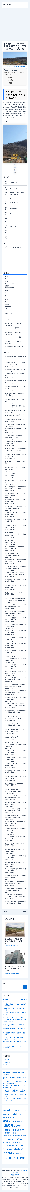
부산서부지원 (21, 1130)
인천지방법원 (16, 1146)
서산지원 (13, 1133)
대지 (14, 1121)
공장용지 (14, 1110)
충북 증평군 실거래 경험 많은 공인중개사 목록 (15, 1017)
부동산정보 (7, 5)
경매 (9, 1110)
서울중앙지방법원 (20, 1135)
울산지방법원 (7, 1145)
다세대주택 (17, 1114)
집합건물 (7, 1153)
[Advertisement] (15, 23)
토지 (11, 1158)
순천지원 (15, 1139)
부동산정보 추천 (9, 1130)
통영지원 (16, 1158)
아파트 (21, 1139)
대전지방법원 (7, 1121)
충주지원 (5, 1158)
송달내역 (10, 83)
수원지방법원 (7, 1139)
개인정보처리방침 (15, 1175)
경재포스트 (6, 1059)
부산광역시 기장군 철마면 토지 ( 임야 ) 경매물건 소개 (14, 73)
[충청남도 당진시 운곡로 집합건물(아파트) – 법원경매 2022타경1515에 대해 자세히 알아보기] (15, 957)
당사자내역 (10, 80)
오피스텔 (17, 1142)
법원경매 (8, 1125)
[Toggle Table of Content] (23, 70)
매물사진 (9, 75)
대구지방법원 (16, 1118)
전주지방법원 (10, 1149)
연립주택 (11, 1142)
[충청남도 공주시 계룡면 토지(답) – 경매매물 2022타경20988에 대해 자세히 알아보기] (15, 929)
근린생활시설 (7, 1114)
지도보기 (10, 79)
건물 (4, 1110)
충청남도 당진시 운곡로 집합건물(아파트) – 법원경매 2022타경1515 (14, 969)
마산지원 (19, 1121)
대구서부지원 (7, 1117)
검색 (4, 983)
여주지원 (5, 1142)
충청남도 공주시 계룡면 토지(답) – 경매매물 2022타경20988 (13, 941)
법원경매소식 (6, 1062)
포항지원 (22, 1158)
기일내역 (10, 82)
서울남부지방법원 (8, 1135)
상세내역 (10, 77)
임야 (22, 1146)
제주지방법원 (18, 1149)
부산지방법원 (7, 1133)
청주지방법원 (17, 1153)
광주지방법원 (22, 1110)
